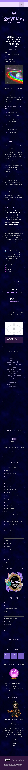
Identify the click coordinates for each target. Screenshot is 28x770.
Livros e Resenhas (10, 530)
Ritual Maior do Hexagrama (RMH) (12, 339)
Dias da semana (10, 483)
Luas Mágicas (9, 533)
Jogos (7, 527)
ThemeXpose (20, 760)
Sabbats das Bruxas (11, 553)
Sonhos (8, 556)
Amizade (8, 605)
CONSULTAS (7, 654)
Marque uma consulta (11, 266)
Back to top (20, 767)
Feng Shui (8, 499)
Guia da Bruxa (9, 502)
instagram (12, 235)
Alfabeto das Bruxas (11, 467)
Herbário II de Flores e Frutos (13, 514)
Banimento (9, 611)
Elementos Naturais (11, 489)
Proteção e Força (10, 631)
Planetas (8, 546)
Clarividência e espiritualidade (13, 615)
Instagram (8, 267)
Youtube (8, 239)
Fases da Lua (9, 492)
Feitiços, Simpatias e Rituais (13, 495)
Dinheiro (8, 621)
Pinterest (7, 657)
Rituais (19, 281)
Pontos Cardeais (10, 549)
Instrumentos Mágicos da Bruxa (14, 521)
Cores (7, 480)
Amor (12, 281)
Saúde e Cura (9, 634)
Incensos (8, 518)
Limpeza (8, 624)
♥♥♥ (14, 745)
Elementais (8, 486)
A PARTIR (11, 4)
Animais (8, 470)
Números (8, 537)
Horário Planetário (10, 508)
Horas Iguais (9, 505)
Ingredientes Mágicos (11, 524)
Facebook (12, 241)
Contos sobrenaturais (11, 473)
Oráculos (8, 540)
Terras (7, 559)
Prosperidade (9, 627)
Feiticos (16, 281)
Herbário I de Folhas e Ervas (13, 511)
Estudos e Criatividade (11, 618)
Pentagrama (9, 543)
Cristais (8, 476)
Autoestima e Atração (11, 608)
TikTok (14, 654)
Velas (7, 562)
